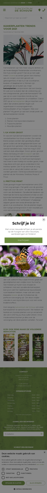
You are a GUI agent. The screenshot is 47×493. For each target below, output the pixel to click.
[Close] (44, 219)
